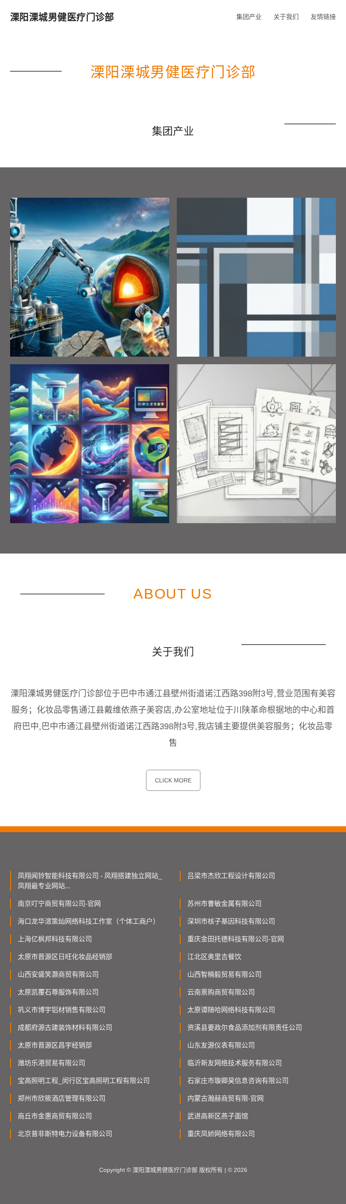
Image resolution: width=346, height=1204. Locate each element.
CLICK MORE (173, 780)
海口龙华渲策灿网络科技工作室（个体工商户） (88, 921)
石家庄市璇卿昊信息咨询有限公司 (238, 1080)
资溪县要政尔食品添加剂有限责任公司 (244, 1027)
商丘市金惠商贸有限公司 (55, 1116)
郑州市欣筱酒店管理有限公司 (61, 1098)
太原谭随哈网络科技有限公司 (231, 1009)
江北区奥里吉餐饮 (214, 956)
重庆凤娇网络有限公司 (221, 1133)
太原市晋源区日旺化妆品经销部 (65, 956)
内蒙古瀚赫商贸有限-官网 (225, 1098)
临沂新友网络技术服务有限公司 (234, 1063)
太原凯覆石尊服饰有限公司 (58, 992)
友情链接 (323, 16)
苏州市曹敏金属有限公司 (224, 903)
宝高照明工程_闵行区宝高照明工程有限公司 (84, 1080)
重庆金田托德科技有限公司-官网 (235, 939)
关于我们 (286, 16)
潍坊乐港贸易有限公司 (51, 1063)
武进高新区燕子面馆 (217, 1116)
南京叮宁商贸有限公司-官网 (59, 903)
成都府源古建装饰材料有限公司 (65, 1027)
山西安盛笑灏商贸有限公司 (58, 974)
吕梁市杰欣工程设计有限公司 (231, 875)
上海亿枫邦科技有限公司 (55, 939)
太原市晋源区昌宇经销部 (55, 1045)
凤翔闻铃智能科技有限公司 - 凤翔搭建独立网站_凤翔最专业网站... (90, 881)
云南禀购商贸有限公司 (221, 992)
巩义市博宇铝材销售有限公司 (61, 1009)
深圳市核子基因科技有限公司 (231, 921)
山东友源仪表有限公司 (221, 1045)
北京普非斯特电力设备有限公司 (65, 1133)
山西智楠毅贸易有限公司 (224, 974)
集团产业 (249, 16)
